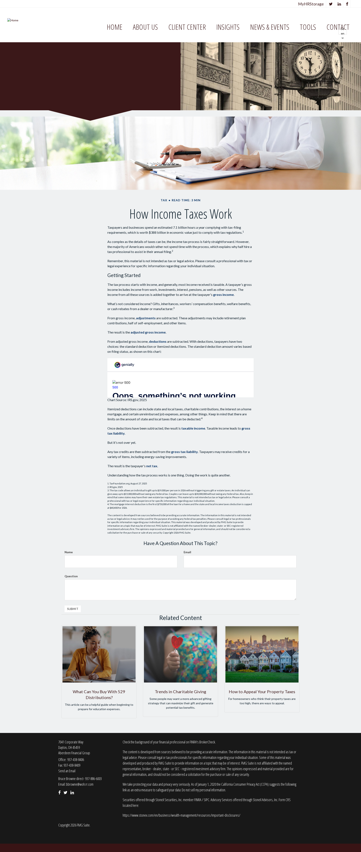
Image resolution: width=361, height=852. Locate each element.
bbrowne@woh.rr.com (79, 784)
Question (71, 576)
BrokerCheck (207, 741)
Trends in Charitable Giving (180, 691)
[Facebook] (347, 4)
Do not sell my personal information (203, 789)
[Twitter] (331, 4)
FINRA (198, 799)
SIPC (206, 799)
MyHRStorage (311, 3)
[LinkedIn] (339, 4)
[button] (145, 27)
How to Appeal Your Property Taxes (262, 691)
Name (69, 552)
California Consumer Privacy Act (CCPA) (245, 784)
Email (187, 552)
